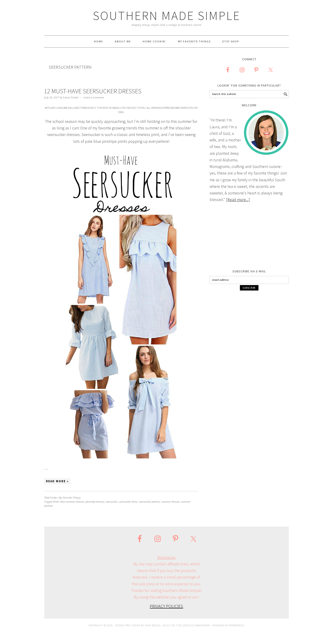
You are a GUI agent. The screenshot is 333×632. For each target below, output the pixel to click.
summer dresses (170, 501)
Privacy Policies (166, 606)
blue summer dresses (72, 501)
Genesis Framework (196, 625)
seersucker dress (128, 501)
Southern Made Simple (166, 15)
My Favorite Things (69, 497)
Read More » (57, 481)
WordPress (236, 625)
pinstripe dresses (94, 501)
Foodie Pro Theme (127, 625)
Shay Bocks (153, 625)
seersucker (112, 501)
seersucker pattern (149, 501)
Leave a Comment (94, 97)
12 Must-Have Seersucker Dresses (92, 91)
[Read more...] (238, 199)
